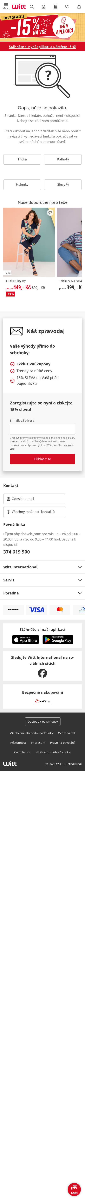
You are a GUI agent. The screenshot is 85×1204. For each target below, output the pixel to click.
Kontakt (10, 485)
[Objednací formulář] (55, 6)
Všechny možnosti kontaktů (33, 511)
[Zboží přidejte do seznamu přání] (50, 212)
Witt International (20, 566)
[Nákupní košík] (79, 6)
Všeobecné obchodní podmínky (31, 733)
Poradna (11, 593)
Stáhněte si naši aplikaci (42, 629)
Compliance (22, 752)
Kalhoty (63, 159)
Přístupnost (18, 743)
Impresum (38, 743)
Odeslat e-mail (28, 499)
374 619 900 (16, 552)
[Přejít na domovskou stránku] (19, 6)
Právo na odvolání (62, 743)
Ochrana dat (66, 733)
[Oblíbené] (67, 6)
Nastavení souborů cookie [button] (53, 752)
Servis (8, 579)
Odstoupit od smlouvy (42, 721)
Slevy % (63, 184)
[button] (6, 6)
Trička (22, 159)
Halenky (22, 184)
